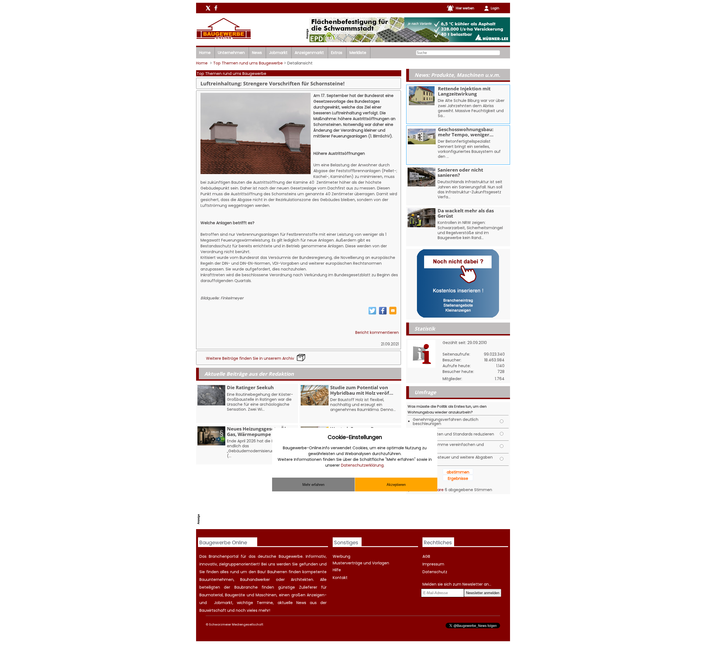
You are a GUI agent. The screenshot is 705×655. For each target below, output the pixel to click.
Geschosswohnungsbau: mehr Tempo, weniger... (466, 132)
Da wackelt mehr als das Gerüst (466, 213)
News (257, 52)
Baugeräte (235, 595)
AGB (426, 556)
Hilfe (337, 570)
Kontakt (340, 577)
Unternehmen (231, 52)
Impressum (433, 564)
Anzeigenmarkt (309, 52)
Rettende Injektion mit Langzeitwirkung (464, 91)
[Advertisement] (302, 515)
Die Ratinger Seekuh (250, 387)
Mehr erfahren (313, 484)
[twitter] (372, 313)
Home (205, 52)
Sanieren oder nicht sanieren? (460, 172)
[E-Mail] (393, 313)
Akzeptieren (396, 484)
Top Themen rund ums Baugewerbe (248, 63)
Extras (336, 52)
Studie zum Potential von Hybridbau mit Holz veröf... (361, 390)
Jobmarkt (278, 52)
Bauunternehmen (216, 579)
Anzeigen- (317, 595)
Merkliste (357, 52)
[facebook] (383, 313)
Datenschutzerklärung (362, 465)
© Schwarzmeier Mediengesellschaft (234, 624)
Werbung (341, 556)
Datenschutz (434, 572)
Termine (265, 602)
